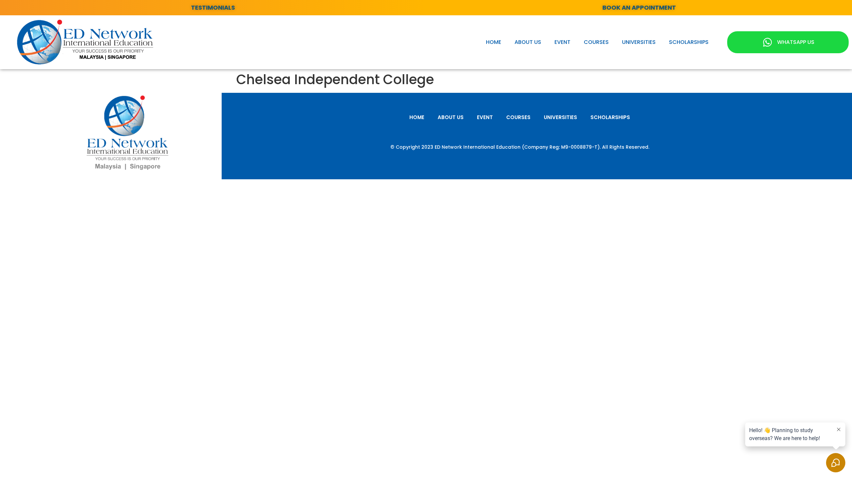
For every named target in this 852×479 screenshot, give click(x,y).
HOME (493, 42)
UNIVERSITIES (639, 42)
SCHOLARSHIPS (689, 42)
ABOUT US (528, 42)
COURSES (596, 42)
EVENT (562, 42)
